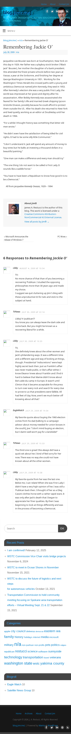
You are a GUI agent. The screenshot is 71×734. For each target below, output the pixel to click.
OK (61, 528)
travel (46, 657)
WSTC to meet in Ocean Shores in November (33, 567)
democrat (39, 631)
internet (36, 637)
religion (63, 645)
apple (7, 631)
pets (47, 644)
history (19, 637)
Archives (28, 713)
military (9, 644)
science (33, 651)
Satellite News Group (19, 690)
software (43, 651)
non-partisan (28, 645)
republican (9, 651)
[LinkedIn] (56, 11)
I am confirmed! (16, 550)
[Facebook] (46, 11)
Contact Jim (64, 4)
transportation (33, 657)
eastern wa (52, 631)
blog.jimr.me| (17, 12)
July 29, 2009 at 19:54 (37, 411)
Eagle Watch (14, 684)
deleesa (30, 631)
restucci (21, 651)
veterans (55, 657)
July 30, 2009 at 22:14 (33, 312)
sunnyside (54, 651)
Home (44, 4)
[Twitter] (51, 11)
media (45, 636)
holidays (28, 637)
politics (55, 644)
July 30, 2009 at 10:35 (31, 341)
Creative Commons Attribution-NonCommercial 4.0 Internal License (42, 216)
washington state (18, 663)
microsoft (54, 637)
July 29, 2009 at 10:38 (31, 472)
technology (13, 657)
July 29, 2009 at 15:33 (33, 443)
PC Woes (62, 236)
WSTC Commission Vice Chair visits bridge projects (36, 556)
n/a (21, 40)
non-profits (39, 645)
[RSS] (66, 11)
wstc (36, 663)
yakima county (52, 663)
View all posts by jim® (36, 221)
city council (18, 631)
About (52, 4)
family (9, 637)
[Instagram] (61, 11)
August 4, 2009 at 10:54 (32, 268)
